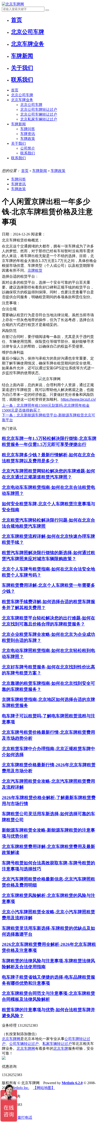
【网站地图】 (44, 1088)
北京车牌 (60, 1048)
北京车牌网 (11, 1039)
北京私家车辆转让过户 (38, 119)
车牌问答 (27, 129)
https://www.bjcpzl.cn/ (78, 399)
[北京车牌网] (13, 4)
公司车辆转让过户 (24, 1044)
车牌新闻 (18, 124)
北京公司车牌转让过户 (38, 109)
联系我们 (27, 153)
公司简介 (27, 148)
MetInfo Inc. (20, 1088)
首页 (14, 90)
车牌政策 (27, 139)
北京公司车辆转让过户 (38, 114)
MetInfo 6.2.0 (72, 1083)
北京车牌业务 (22, 100)
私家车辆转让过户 (57, 1044)
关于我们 (18, 143)
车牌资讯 (27, 134)
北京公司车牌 (22, 95)
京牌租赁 (35, 270)
